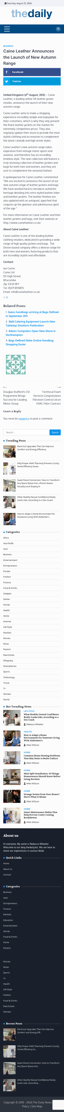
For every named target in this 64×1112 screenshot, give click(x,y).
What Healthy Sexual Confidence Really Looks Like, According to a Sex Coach (41, 717)
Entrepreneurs (10, 565)
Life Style (7, 627)
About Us (7, 869)
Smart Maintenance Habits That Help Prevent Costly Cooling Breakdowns (40, 815)
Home (6, 616)
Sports (6, 671)
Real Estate (8, 655)
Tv (4, 688)
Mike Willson (32, 745)
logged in (24, 418)
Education (8, 920)
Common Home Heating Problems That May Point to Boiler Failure (42, 757)
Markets (7, 632)
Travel (6, 683)
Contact (7, 874)
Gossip (6, 604)
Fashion (7, 576)
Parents (7, 649)
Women (7, 694)
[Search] (58, 29)
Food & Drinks (10, 588)
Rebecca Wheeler (34, 724)
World (6, 699)
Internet (7, 621)
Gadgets (7, 593)
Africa (6, 537)
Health (6, 610)
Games (6, 599)
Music (6, 643)
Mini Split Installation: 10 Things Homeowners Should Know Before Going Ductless (42, 776)
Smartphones (9, 666)
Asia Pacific (8, 543)
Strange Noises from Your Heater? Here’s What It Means (42, 795)
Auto (5, 549)
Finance (7, 582)
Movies (6, 638)
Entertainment (10, 560)
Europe (6, 571)
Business (8, 46)
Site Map (36, 1106)
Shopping (8, 660)
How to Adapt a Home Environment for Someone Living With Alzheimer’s (42, 738)
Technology (9, 677)
